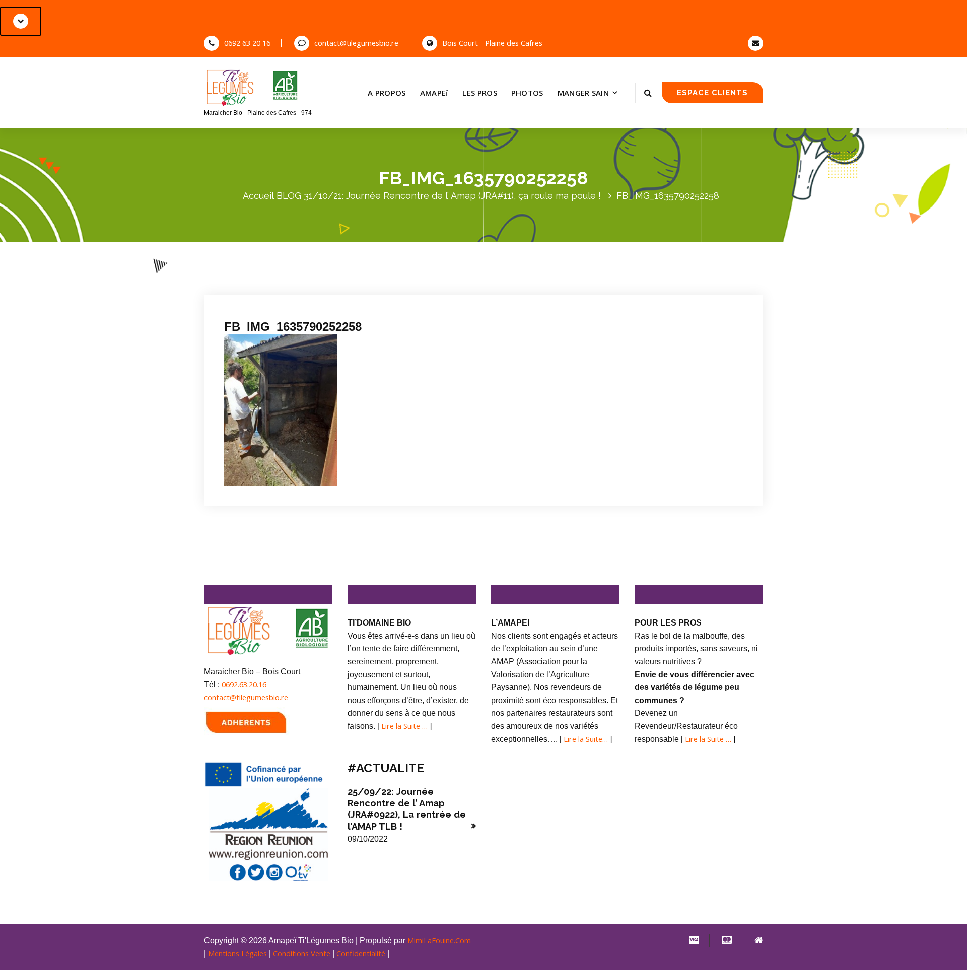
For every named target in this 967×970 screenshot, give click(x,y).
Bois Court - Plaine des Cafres (492, 43)
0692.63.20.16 (244, 684)
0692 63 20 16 (247, 43)
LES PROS (479, 93)
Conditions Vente (301, 953)
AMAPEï (434, 93)
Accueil (258, 195)
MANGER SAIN (583, 93)
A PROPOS (386, 93)
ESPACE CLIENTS (712, 92)
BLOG (289, 195)
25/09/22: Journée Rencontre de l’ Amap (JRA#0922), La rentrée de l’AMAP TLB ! (407, 809)
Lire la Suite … (404, 726)
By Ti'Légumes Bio (353, 281)
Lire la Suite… (586, 739)
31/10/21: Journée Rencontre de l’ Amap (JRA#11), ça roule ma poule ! (452, 195)
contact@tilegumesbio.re (356, 43)
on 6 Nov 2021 (282, 281)
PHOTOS (527, 93)
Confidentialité (360, 953)
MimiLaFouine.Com (439, 940)
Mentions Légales (237, 953)
